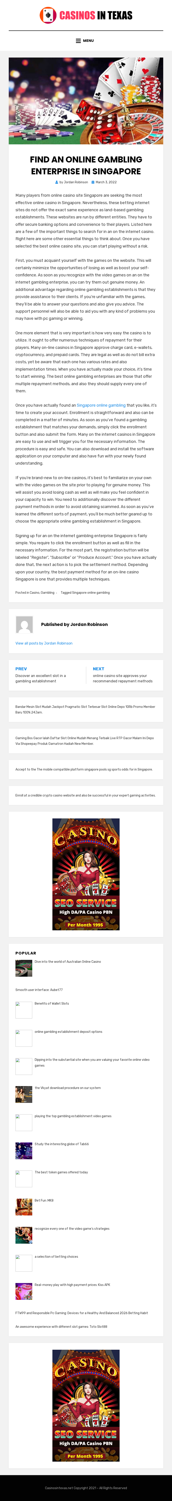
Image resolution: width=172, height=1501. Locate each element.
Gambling (47, 593)
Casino (34, 593)
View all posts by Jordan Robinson (44, 643)
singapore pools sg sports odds (106, 769)
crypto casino (52, 795)
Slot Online (109, 707)
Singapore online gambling (101, 405)
